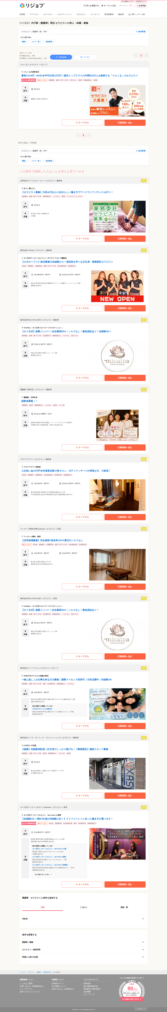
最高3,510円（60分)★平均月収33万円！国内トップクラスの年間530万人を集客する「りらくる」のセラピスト (79, 75)
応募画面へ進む (125, 123)
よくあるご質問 (26, 983)
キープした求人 (110, 6)
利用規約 (87, 983)
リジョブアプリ (26, 989)
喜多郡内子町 (47, 972)
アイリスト (34, 14)
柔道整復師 (109, 14)
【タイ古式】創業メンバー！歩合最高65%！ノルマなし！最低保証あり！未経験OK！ (66, 331)
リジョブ (22, 972)
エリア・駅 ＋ (36, 42)
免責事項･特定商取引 (92, 989)
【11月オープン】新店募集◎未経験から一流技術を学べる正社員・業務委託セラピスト (67, 261)
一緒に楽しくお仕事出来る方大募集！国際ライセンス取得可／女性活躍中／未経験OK (66, 679)
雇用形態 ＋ (50, 42)
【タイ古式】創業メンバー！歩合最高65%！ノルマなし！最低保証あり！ (60, 610)
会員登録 (142, 6)
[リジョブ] (32, 5)
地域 (42, 907)
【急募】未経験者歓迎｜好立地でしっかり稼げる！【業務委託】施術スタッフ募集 (64, 749)
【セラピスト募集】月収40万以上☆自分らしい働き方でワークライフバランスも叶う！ (67, 192)
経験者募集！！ (29, 401)
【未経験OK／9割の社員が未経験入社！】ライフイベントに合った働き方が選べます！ (67, 818)
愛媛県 (39, 972)
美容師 (22, 14)
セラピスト (81, 14)
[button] (83, 89)
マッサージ (95, 14)
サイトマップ (89, 994)
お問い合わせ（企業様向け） (63, 989)
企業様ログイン (141, 1)
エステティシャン (64, 14)
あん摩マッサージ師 (136, 14)
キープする (83, 123)
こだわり (83, 907)
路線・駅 (124, 907)
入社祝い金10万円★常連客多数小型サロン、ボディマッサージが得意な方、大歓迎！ (66, 470)
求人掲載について (127, 1)
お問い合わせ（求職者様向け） (32, 986)
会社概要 (87, 992)
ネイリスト (48, 14)
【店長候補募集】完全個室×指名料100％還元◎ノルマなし (52, 540)
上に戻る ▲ (141, 1009)
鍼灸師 (121, 14)
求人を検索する (92, 6)
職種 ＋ (24, 42)
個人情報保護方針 (91, 986)
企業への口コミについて (30, 992)
